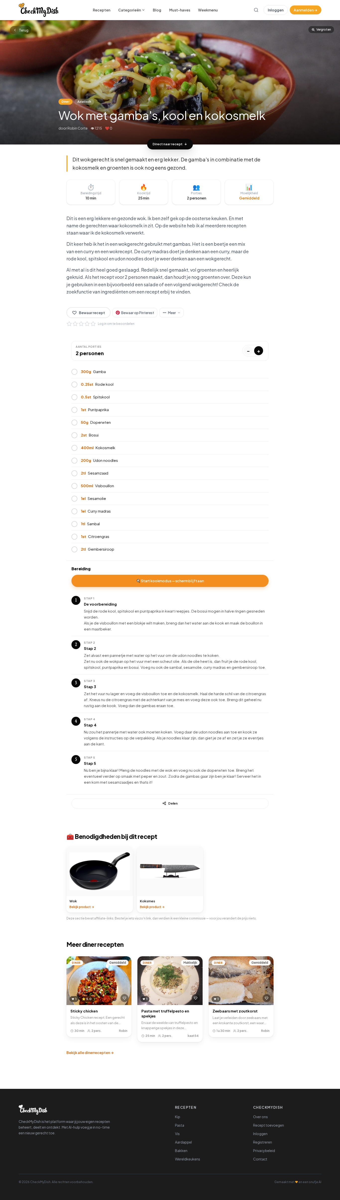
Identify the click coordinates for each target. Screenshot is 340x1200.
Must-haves (179, 10)
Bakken (181, 1150)
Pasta (179, 1125)
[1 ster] (69, 324)
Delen (173, 803)
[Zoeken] (256, 9)
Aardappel (183, 1142)
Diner (65, 101)
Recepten (101, 10)
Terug (23, 30)
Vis (177, 1133)
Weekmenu (208, 10)
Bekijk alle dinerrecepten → (90, 1052)
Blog (157, 10)
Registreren (262, 1142)
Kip (177, 1116)
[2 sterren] (75, 324)
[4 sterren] (87, 324)
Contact (260, 1159)
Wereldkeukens (187, 1159)
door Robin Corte (73, 128)
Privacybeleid (264, 1150)
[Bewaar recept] (124, 998)
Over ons (260, 1116)
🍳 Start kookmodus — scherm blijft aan (170, 580)
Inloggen (275, 10)
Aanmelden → (305, 10)
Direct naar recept (167, 144)
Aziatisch (84, 101)
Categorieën (129, 10)
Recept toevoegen (268, 1125)
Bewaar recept (92, 312)
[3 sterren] (81, 324)
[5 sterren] (93, 324)
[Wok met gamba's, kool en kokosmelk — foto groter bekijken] (170, 82)
